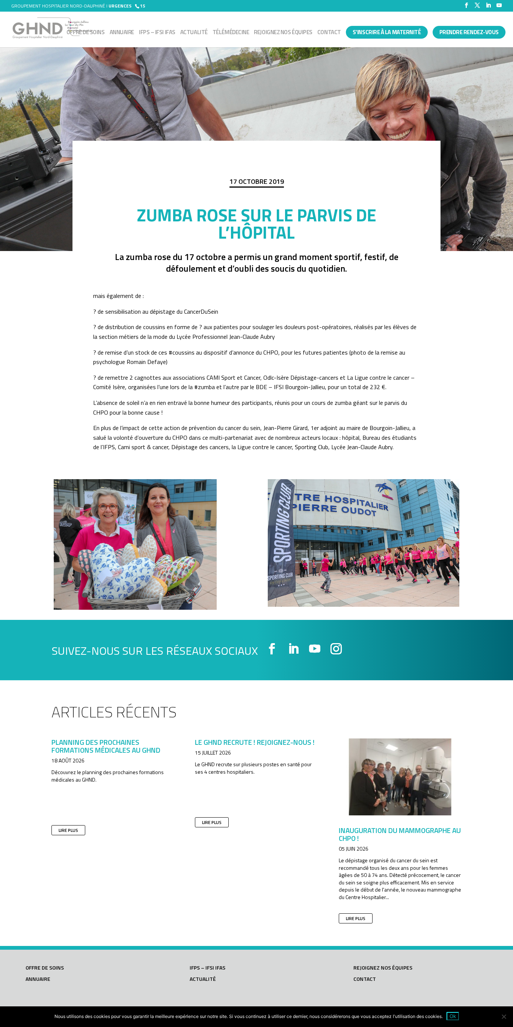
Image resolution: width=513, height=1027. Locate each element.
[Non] (503, 1016)
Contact (329, 33)
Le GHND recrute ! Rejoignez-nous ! (255, 742)
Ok (453, 1016)
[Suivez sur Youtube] (315, 649)
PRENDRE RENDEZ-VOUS (469, 32)
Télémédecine (231, 33)
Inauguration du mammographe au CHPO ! (400, 834)
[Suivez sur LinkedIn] (293, 649)
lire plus (68, 830)
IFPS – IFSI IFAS (157, 33)
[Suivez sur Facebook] (272, 649)
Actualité (194, 33)
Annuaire (122, 33)
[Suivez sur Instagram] (336, 649)
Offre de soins (85, 33)
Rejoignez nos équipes (283, 33)
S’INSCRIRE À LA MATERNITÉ (387, 32)
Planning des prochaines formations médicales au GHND (105, 746)
